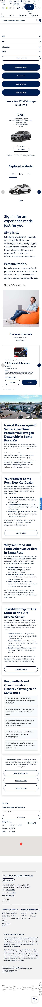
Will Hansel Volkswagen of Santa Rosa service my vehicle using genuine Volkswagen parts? (19, 734)
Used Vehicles (6, 916)
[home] (18, 8)
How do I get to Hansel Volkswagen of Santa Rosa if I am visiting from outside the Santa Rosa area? (20, 745)
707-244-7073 (10, 890)
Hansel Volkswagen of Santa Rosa (5, 988)
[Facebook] (4, 900)
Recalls (37, 988)
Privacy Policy (11, 988)
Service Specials (15, 918)
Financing (25, 909)
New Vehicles (6, 913)
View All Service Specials (20, 337)
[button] (21, 844)
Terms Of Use (14, 988)
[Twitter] (8, 900)
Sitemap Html (24, 988)
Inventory (6, 909)
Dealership (35, 909)
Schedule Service (20, 340)
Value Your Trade (21, 781)
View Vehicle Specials (21, 773)
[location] (20, 8)
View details (21, 149)
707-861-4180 (10, 895)
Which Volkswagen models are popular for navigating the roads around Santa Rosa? (20, 711)
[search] (22, 8)
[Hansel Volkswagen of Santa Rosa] (7, 8)
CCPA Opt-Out (33, 988)
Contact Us (9, 880)
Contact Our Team (21, 788)
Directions (33, 916)
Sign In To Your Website (14, 285)
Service (14, 909)
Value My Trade (25, 918)
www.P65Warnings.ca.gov (11, 946)
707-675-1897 (11, 893)
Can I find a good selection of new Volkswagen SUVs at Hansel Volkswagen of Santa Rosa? (20, 700)
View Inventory (21, 533)
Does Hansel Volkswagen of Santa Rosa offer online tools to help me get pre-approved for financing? (20, 723)
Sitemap (19, 988)
